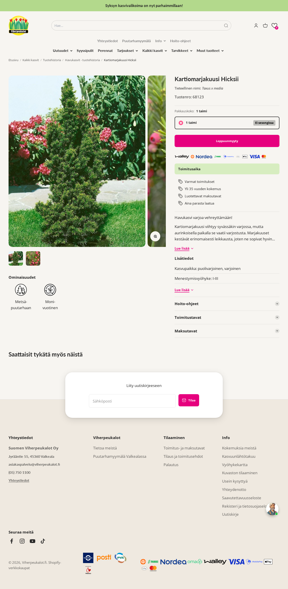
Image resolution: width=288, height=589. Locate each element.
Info (158, 41)
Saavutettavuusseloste (241, 497)
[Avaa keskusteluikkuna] (272, 509)
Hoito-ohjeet (180, 41)
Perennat (105, 50)
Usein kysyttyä (235, 481)
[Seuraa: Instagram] (22, 541)
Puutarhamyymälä (136, 41)
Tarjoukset (125, 50)
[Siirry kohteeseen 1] (16, 258)
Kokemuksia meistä (239, 448)
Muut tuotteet (208, 50)
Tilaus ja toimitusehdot (183, 456)
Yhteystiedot (107, 41)
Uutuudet (60, 50)
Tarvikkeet (179, 50)
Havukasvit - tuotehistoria (82, 60)
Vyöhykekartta (235, 464)
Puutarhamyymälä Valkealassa (119, 456)
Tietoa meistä (105, 448)
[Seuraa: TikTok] (43, 541)
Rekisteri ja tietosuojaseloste (247, 506)
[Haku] (226, 26)
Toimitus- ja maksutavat (184, 448)
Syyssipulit (85, 50)
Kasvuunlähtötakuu (238, 456)
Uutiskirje (230, 514)
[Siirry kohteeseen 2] (33, 258)
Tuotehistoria (52, 60)
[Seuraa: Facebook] (12, 541)
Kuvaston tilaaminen (239, 472)
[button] (274, 25)
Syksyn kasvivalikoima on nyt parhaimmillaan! (144, 5)
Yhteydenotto (234, 489)
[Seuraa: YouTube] (32, 541)
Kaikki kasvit (152, 50)
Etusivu (13, 60)
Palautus (171, 464)
